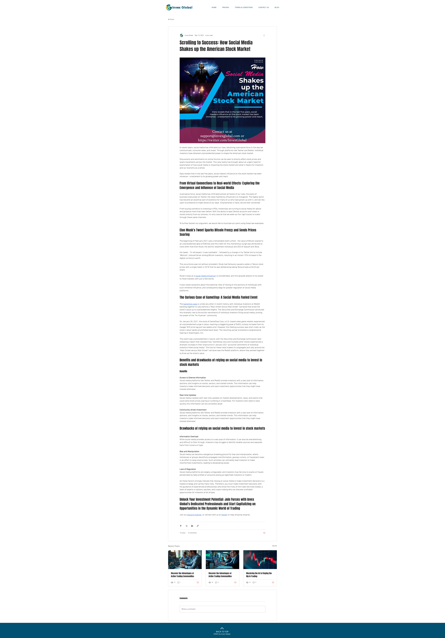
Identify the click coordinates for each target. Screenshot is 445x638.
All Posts (171, 19)
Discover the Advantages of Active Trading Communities (182, 575)
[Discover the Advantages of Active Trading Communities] (185, 559)
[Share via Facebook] (181, 526)
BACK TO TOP (222, 632)
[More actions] (264, 35)
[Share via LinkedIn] (192, 526)
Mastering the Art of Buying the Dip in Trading (259, 575)
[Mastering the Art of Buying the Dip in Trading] (260, 559)
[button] (244, 7)
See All (274, 546)
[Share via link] (198, 526)
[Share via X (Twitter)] (186, 526)
